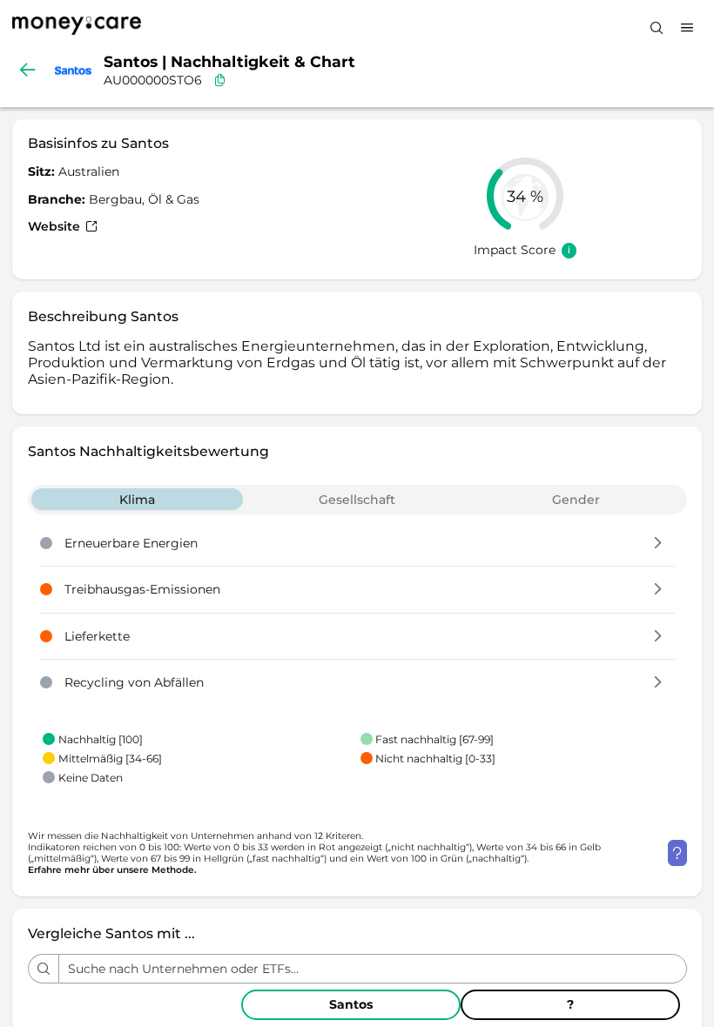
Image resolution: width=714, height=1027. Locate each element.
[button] (658, 544)
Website (56, 226)
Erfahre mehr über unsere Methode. (112, 870)
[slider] (525, 195)
